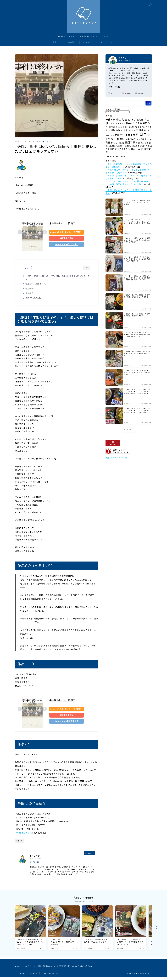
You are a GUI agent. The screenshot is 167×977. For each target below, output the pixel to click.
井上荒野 (139, 119)
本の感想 (72, 42)
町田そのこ (112, 142)
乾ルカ (131, 120)
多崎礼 (125, 127)
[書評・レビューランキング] (129, 451)
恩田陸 (139, 130)
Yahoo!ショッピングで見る (66, 244)
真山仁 (121, 143)
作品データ (30, 289)
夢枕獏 (131, 127)
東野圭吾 (130, 135)
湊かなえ (148, 139)
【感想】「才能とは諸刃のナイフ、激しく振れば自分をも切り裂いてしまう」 (57, 277)
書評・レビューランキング (117, 458)
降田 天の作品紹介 (33, 298)
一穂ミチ (110, 119)
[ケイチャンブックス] (83, 16)
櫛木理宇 (132, 139)
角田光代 (143, 146)
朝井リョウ (110, 135)
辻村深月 (114, 149)
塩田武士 (112, 127)
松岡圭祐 (143, 135)
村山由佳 (120, 135)
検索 (148, 103)
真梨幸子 (130, 142)
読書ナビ (56, 42)
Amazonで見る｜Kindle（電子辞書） (66, 232)
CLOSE (86, 267)
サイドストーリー (106, 42)
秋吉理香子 (120, 146)
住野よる (121, 124)
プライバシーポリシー (50, 973)
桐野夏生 (111, 138)
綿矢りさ (136, 146)
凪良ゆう (130, 123)
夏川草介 (119, 127)
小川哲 (124, 130)
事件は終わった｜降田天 (62, 223)
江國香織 (140, 139)
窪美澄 (128, 146)
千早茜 (138, 123)
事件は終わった (24, 833)
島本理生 (131, 130)
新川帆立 (147, 130)
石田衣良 (112, 146)
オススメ (87, 42)
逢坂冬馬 (124, 149)
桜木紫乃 (122, 139)
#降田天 (19, 841)
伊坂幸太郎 (113, 124)
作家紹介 (29, 293)
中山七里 (121, 119)
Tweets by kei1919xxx (117, 157)
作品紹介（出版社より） (36, 284)
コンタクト (33, 973)
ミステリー (49, 141)
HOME (17, 966)
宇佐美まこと (139, 127)
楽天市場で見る (66, 238)
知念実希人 (140, 143)
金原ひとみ (134, 149)
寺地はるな (114, 130)
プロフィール (20, 973)
